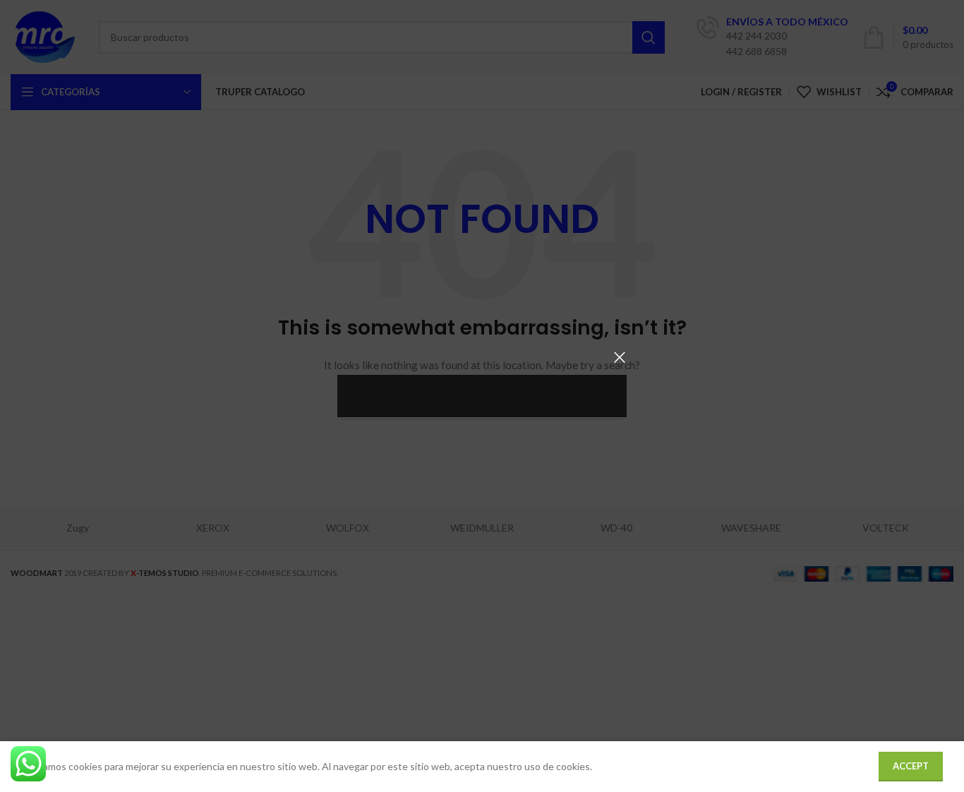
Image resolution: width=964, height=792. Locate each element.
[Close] (619, 357)
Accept (911, 766)
